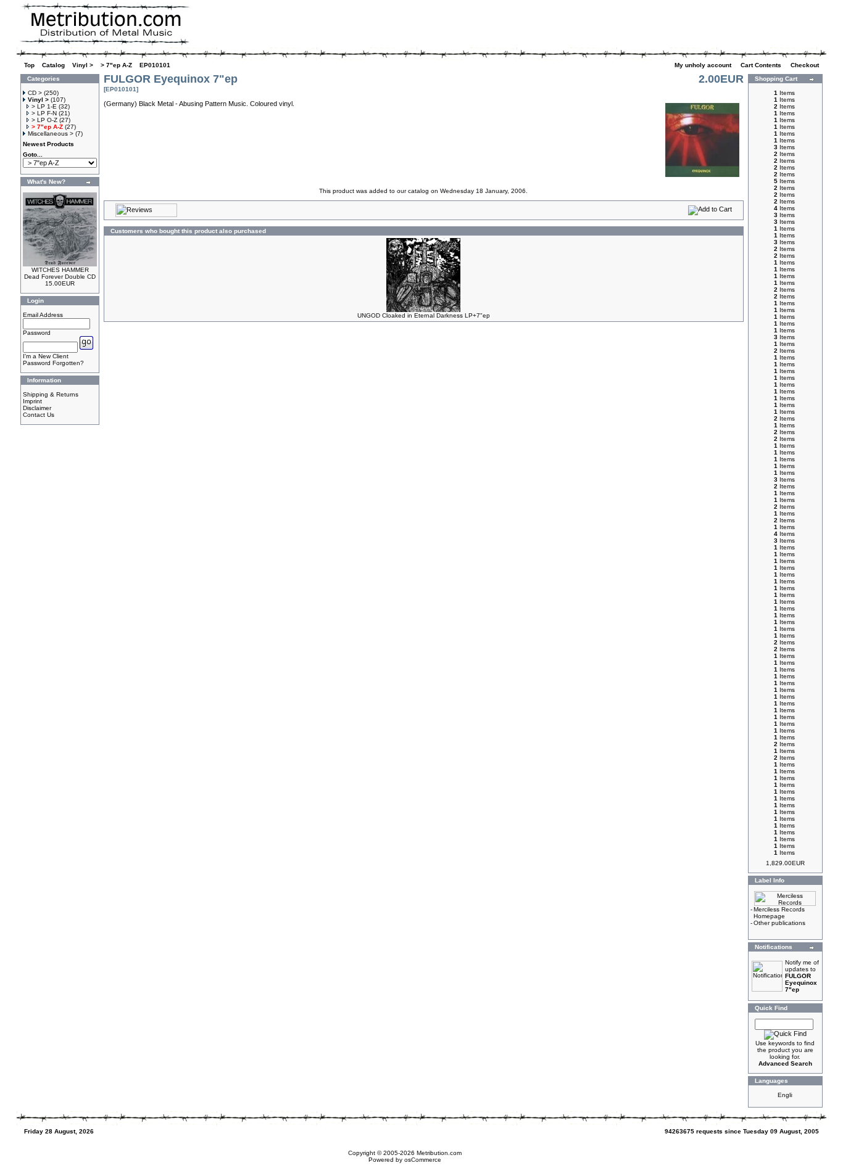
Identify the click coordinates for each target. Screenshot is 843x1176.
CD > (35, 92)
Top (29, 65)
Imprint (32, 401)
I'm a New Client (46, 356)
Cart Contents (762, 65)
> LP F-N (44, 113)
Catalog (53, 65)
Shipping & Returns (50, 394)
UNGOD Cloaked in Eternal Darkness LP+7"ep (423, 315)
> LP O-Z (44, 120)
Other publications (779, 922)
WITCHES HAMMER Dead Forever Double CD (60, 273)
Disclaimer (37, 408)
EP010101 (154, 65)
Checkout (806, 65)
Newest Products (48, 144)
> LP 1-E (44, 106)
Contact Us (38, 414)
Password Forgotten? (53, 363)
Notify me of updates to (802, 976)
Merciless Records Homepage (779, 912)
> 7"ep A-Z (116, 65)
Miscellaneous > (50, 133)
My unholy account (704, 65)
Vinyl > (82, 65)
